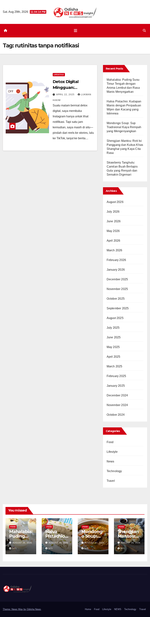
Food (110, 442)
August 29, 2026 (22, 543)
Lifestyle (59, 75)
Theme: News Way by (15, 609)
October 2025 (116, 298)
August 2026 (115, 201)
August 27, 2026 (94, 543)
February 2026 (116, 260)
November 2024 (117, 405)
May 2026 (113, 230)
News (110, 461)
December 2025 (117, 279)
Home (88, 609)
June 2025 (114, 337)
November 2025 (117, 289)
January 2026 (116, 269)
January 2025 (116, 385)
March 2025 (114, 366)
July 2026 (113, 211)
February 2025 (116, 376)
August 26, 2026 (130, 543)
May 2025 (113, 347)
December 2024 (117, 395)
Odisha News (34, 609)
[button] (144, 30)
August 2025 (115, 318)
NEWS (117, 609)
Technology (114, 471)
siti (14, 548)
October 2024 (116, 414)
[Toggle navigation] (76, 30)
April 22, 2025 (65, 94)
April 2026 (113, 240)
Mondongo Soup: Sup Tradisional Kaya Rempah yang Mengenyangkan (124, 127)
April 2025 (113, 356)
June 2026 (114, 221)
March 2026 (114, 250)
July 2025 (113, 327)
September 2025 (118, 308)
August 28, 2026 (58, 543)
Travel (111, 480)
